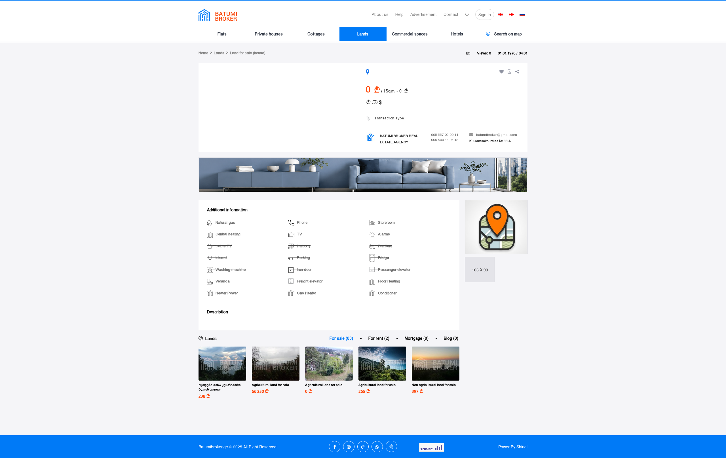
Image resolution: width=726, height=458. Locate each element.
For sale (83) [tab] (341, 338)
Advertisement (423, 14)
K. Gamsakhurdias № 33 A (490, 141)
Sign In (484, 14)
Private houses (269, 34)
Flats (222, 34)
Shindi (521, 446)
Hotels (457, 34)
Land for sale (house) (247, 53)
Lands (362, 34)
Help (399, 14)
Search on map (507, 34)
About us (380, 14)
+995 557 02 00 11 (443, 135)
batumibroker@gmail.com (496, 135)
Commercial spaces (410, 34)
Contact (451, 14)
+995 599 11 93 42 (443, 140)
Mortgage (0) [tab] (417, 338)
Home (203, 53)
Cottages (316, 34)
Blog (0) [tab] (451, 338)
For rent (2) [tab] (378, 338)
